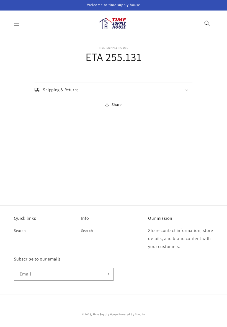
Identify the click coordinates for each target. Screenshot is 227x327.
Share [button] (117, 104)
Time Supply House (105, 314)
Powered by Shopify (131, 314)
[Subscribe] (107, 274)
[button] (17, 23)
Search (20, 230)
